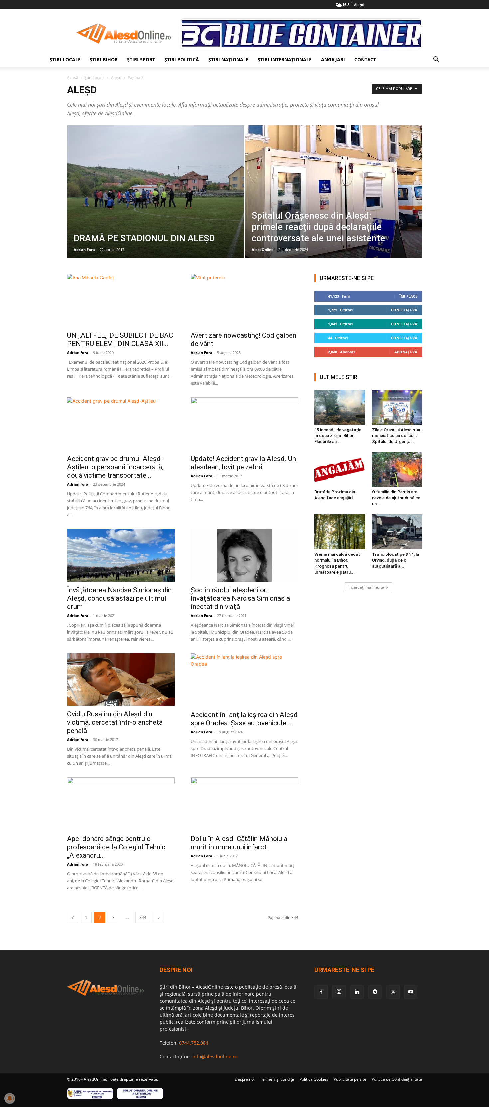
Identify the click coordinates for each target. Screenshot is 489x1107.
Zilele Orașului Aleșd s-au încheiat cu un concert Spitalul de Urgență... (396, 435)
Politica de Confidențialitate (397, 1079)
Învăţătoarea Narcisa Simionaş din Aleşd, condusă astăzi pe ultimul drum (119, 598)
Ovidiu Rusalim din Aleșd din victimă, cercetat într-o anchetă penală (115, 722)
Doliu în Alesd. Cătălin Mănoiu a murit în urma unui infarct (239, 843)
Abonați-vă (405, 351)
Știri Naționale (228, 59)
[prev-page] (72, 917)
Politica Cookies (313, 1079)
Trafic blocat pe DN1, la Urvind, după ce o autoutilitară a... (395, 560)
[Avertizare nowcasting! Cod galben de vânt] (244, 300)
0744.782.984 (193, 1043)
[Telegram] (375, 992)
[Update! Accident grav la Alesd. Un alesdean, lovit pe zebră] (244, 423)
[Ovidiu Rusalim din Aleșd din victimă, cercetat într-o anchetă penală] (121, 679)
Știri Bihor (104, 59)
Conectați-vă (404, 310)
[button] (436, 60)
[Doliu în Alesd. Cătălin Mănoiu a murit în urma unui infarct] (244, 803)
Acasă (72, 77)
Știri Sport (141, 59)
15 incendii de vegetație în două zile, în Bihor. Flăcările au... (337, 435)
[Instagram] (339, 991)
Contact (365, 59)
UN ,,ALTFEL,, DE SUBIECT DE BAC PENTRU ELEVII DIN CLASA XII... (120, 339)
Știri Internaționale (285, 59)
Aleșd (116, 77)
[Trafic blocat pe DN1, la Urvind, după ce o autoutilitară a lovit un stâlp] (397, 531)
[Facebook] (321, 992)
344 (142, 917)
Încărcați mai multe (366, 587)
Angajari (333, 59)
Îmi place (408, 296)
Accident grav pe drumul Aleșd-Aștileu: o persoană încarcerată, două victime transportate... (115, 467)
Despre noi (245, 1079)
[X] (393, 992)
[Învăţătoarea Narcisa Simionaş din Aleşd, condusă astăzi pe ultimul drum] (121, 555)
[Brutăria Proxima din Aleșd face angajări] (339, 469)
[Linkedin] (357, 992)
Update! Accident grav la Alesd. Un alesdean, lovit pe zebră (243, 463)
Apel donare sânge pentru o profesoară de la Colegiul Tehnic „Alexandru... (116, 847)
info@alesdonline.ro (214, 1056)
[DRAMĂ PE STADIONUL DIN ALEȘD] (155, 202)
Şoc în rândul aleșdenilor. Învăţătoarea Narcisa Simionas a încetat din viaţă (240, 598)
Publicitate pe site (350, 1079)
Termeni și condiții (277, 1079)
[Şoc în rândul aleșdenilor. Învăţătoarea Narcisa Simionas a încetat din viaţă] (244, 555)
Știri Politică (181, 59)
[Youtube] (410, 992)
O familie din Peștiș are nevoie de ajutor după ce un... (396, 497)
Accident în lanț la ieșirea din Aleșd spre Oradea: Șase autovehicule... (244, 719)
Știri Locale (65, 59)
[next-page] (158, 917)
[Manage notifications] (9, 1098)
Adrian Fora (84, 249)
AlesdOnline (263, 249)
